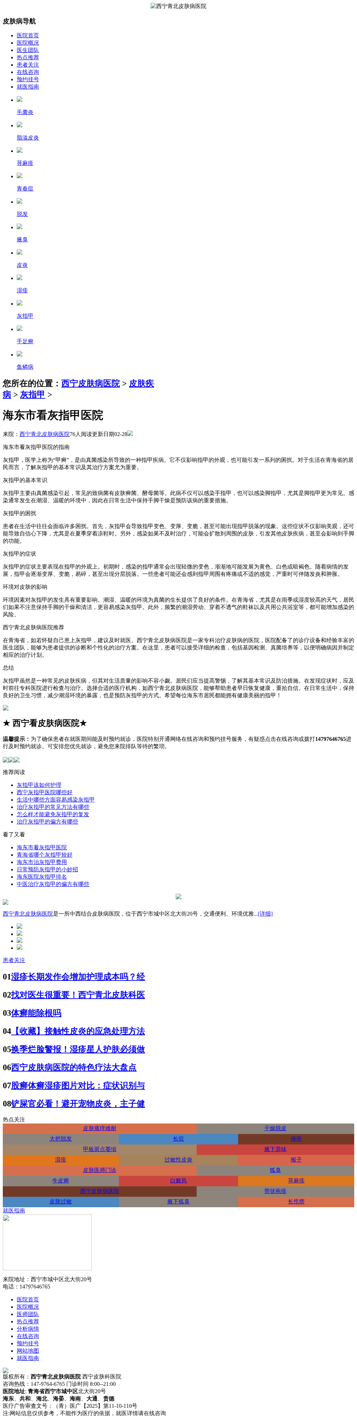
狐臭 (275, 1170)
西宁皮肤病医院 (90, 383)
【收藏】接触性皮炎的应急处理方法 (78, 1031)
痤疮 (296, 1139)
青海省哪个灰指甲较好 (45, 855)
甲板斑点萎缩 (99, 1149)
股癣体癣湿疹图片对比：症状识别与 (78, 1085)
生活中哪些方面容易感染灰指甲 (56, 800)
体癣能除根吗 (36, 1012)
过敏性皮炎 (178, 1160)
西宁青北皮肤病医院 (45, 434)
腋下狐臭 (178, 1201)
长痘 (178, 1139)
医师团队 (28, 1314)
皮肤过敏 (61, 1201)
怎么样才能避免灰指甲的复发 (53, 814)
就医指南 (28, 87)
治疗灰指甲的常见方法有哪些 (53, 807)
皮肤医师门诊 (99, 1170)
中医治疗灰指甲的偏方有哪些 (53, 884)
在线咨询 (28, 72)
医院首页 (28, 35)
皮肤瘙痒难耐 (99, 1128)
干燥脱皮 (275, 1128)
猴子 (296, 1160)
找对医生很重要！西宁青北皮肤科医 (78, 994)
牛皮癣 (60, 1181)
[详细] (265, 914)
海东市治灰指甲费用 (42, 862)
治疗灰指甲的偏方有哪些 (47, 822)
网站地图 (28, 1351)
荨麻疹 (296, 1181)
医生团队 (28, 50)
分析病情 (28, 1329)
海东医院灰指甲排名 (42, 877)
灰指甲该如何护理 (39, 785)
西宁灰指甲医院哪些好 (45, 792)
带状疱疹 (275, 1191)
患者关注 (28, 65)
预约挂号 (28, 79)
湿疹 (60, 1160)
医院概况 (28, 43)
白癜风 (178, 1181)
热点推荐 (28, 57)
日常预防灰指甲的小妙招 (47, 869)
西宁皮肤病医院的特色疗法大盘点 (74, 1067)
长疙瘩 (296, 1201)
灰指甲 (32, 394)
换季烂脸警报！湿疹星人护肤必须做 (78, 1049)
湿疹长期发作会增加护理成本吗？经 (78, 976)
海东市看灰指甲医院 (42, 847)
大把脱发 (61, 1139)
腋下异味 (275, 1149)
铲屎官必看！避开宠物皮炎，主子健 (78, 1103)
